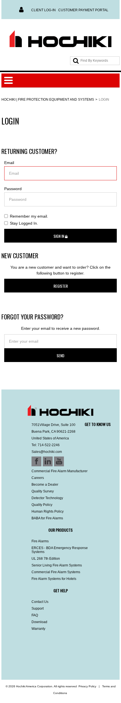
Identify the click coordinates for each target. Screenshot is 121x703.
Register (60, 286)
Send (60, 355)
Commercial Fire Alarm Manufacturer (60, 471)
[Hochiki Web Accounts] (60, 39)
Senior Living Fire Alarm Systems (57, 565)
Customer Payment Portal (83, 10)
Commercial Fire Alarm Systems (56, 572)
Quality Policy (42, 505)
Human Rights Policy (48, 511)
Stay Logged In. (24, 223)
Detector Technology (47, 498)
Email (9, 162)
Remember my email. (29, 216)
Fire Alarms (40, 541)
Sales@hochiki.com (47, 452)
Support (38, 608)
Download (39, 622)
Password (13, 188)
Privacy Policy (87, 686)
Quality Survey (43, 491)
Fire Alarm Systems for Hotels (54, 579)
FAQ (35, 615)
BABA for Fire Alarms (47, 518)
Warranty (38, 629)
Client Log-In (43, 10)
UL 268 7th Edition (46, 559)
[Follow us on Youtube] (37, 664)
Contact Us (40, 602)
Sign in (59, 236)
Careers (38, 478)
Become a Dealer (45, 485)
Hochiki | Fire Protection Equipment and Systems (47, 100)
